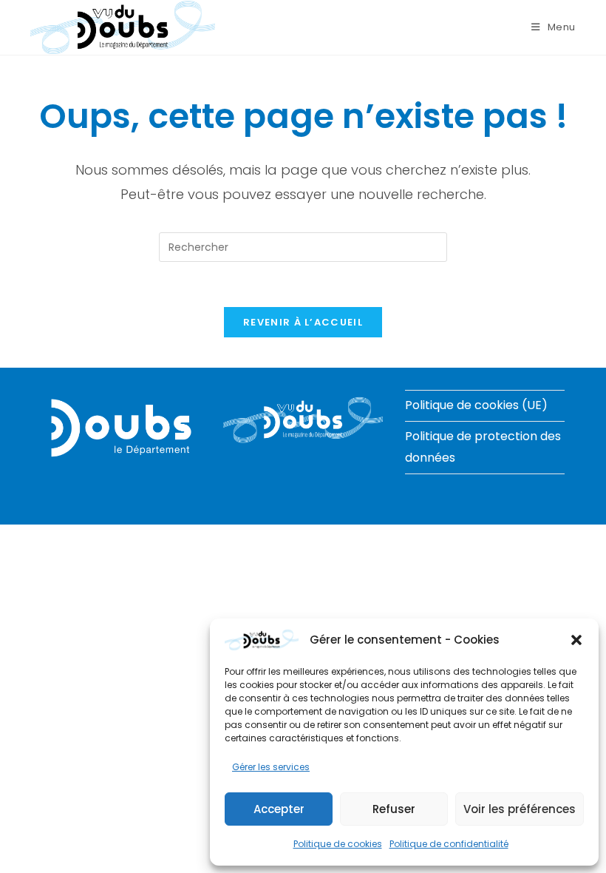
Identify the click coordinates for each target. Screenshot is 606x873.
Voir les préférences (519, 809)
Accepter (278, 809)
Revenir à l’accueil (303, 322)
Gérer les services (271, 767)
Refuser (393, 809)
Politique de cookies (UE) (476, 405)
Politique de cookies (337, 843)
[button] (576, 640)
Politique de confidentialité (448, 843)
